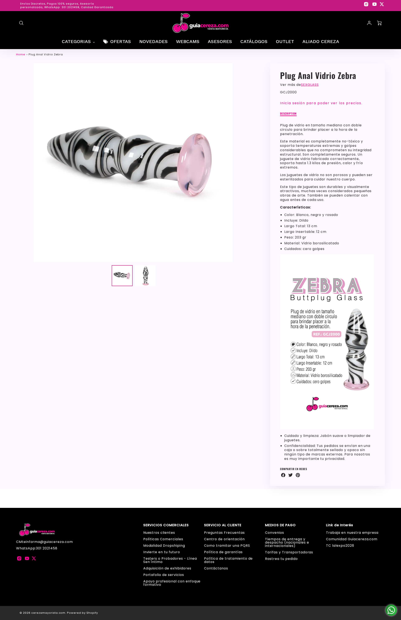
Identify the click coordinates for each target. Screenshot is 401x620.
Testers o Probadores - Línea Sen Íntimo (170, 560)
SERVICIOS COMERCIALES (166, 525)
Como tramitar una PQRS (227, 545)
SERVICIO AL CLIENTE (222, 525)
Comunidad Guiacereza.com (351, 539)
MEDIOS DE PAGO (280, 525)
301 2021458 (46, 548)
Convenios (274, 532)
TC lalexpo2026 (340, 545)
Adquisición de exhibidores (167, 568)
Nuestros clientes (159, 532)
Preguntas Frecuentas (224, 532)
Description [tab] (288, 113)
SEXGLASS (310, 84)
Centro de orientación (224, 539)
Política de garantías (223, 552)
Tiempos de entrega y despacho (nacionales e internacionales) (287, 542)
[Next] (253, 163)
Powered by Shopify (82, 613)
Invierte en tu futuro (161, 552)
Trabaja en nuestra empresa (352, 532)
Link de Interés (339, 525)
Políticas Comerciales (163, 539)
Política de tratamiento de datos (228, 560)
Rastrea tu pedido (281, 558)
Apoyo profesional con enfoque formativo (172, 583)
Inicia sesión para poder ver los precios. (321, 103)
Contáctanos (216, 568)
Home (20, 54)
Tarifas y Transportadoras (289, 552)
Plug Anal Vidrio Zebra (46, 54)
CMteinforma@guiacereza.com (44, 541)
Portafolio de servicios (163, 574)
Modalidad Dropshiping (164, 545)
